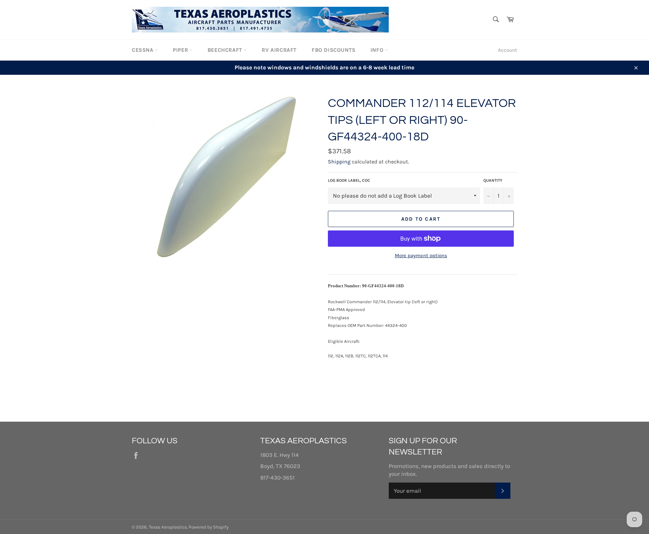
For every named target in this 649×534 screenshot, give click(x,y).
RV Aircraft (279, 50)
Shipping (339, 161)
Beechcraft (226, 50)
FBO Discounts (334, 50)
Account (507, 50)
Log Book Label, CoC (349, 180)
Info (377, 50)
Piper (181, 50)
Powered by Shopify (209, 527)
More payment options (421, 255)
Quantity (492, 180)
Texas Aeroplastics (168, 527)
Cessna (143, 50)
